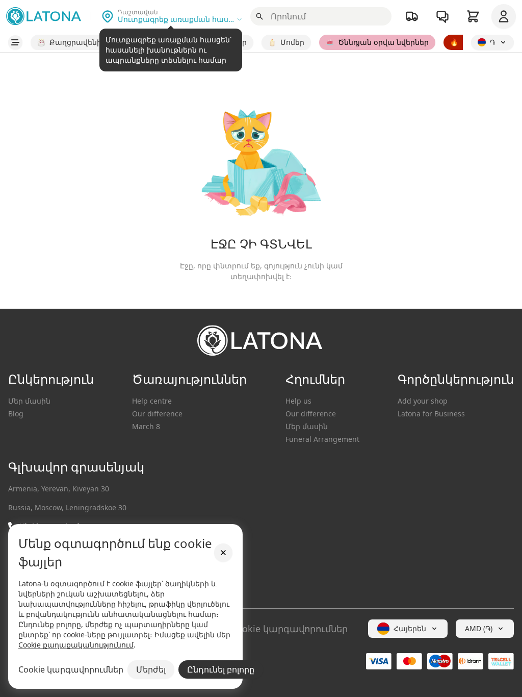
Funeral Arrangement (322, 439)
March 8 (146, 426)
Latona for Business (431, 413)
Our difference (157, 413)
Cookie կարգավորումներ (289, 629)
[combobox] (408, 628)
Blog (15, 413)
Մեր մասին (29, 401)
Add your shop (423, 401)
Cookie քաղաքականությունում (76, 645)
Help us (298, 401)
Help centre (152, 401)
